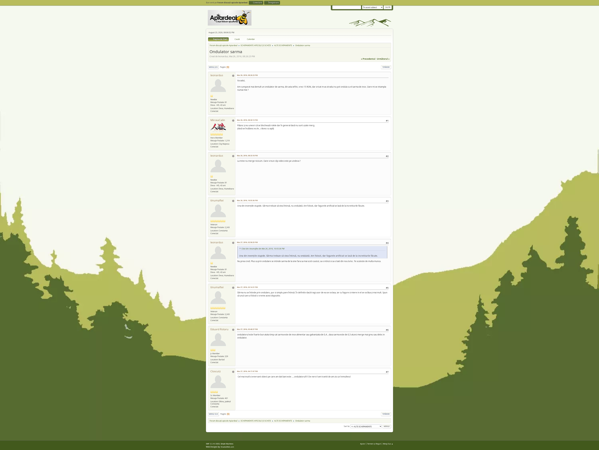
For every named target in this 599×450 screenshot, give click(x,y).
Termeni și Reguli (374, 444)
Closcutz (215, 371)
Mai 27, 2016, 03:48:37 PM (247, 329)
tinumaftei (217, 200)
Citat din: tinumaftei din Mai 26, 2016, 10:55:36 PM (262, 248)
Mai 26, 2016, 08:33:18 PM (247, 155)
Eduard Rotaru (219, 329)
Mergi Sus (213, 414)
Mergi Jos (213, 67)
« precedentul (368, 58)
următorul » (383, 58)
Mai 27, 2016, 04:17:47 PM (247, 371)
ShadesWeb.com (227, 447)
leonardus (216, 75)
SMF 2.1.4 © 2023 (213, 444)
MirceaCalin (217, 120)
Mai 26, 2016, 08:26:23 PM (247, 75)
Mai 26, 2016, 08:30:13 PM (247, 120)
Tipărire (386, 67)
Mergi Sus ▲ (388, 444)
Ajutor (362, 444)
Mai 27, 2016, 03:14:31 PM (247, 287)
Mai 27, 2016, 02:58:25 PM (247, 242)
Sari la (346, 426)
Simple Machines (227, 444)
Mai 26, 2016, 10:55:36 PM (247, 200)
